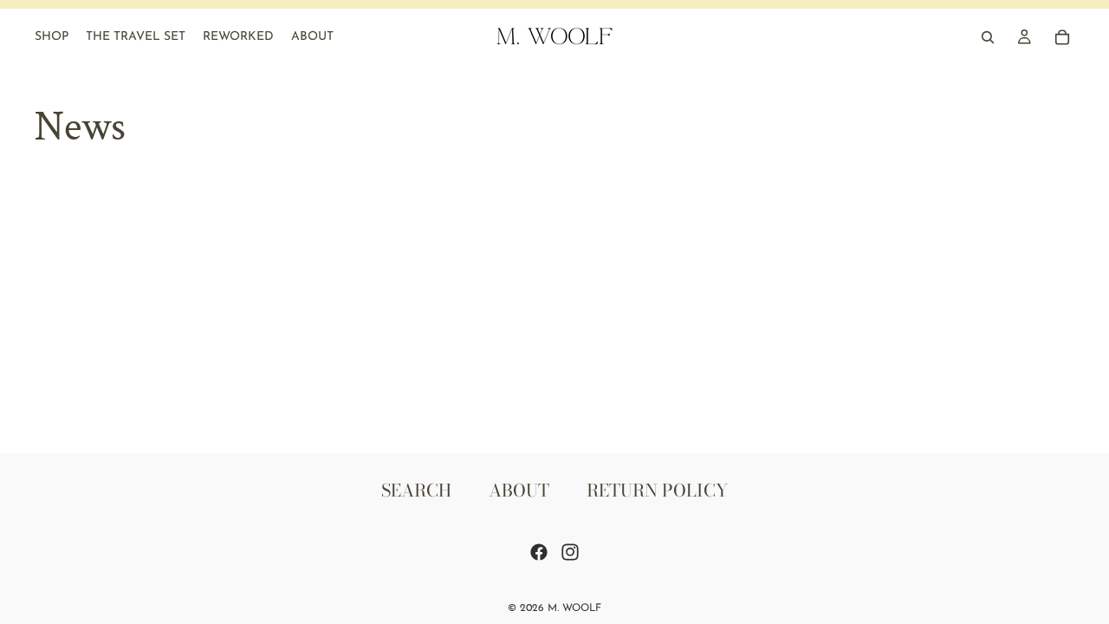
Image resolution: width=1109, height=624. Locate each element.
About (519, 490)
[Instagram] (570, 552)
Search (416, 490)
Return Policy (657, 490)
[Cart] (1062, 37)
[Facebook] (539, 552)
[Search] (988, 37)
